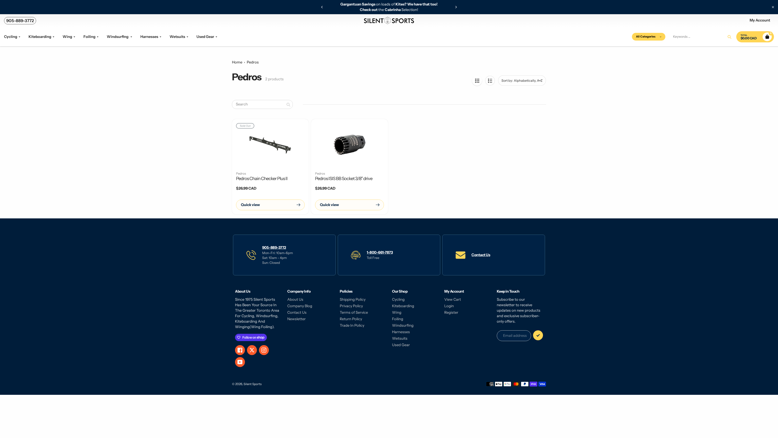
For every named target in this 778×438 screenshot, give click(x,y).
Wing (396, 312)
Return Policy (351, 319)
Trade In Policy (352, 325)
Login (449, 306)
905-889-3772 (20, 20)
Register (451, 312)
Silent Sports (253, 384)
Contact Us (480, 255)
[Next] (456, 7)
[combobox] (262, 104)
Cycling (398, 299)
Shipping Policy (352, 299)
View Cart (452, 299)
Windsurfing (403, 325)
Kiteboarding (403, 306)
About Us (295, 299)
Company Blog (299, 306)
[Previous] (322, 7)
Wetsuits (399, 338)
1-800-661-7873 (380, 252)
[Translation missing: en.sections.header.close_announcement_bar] (773, 7)
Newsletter (296, 319)
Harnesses (401, 332)
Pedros (253, 62)
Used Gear (401, 345)
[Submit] (538, 335)
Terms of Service (354, 312)
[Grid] (477, 81)
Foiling (397, 319)
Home (237, 62)
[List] (490, 81)
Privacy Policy (351, 306)
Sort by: (507, 80)
